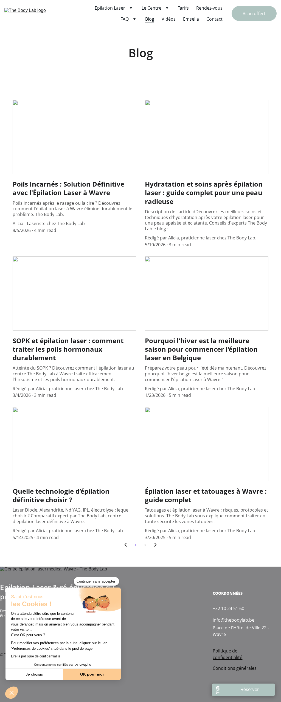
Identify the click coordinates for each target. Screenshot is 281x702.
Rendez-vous (209, 8)
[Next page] (155, 545)
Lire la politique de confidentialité (35, 656)
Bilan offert (254, 13)
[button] (11, 692)
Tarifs (183, 8)
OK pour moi (92, 674)
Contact (214, 19)
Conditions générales (235, 668)
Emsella (191, 19)
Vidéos (169, 19)
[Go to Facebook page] (3, 633)
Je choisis (34, 674)
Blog (149, 19)
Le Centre (151, 8)
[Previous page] (126, 545)
